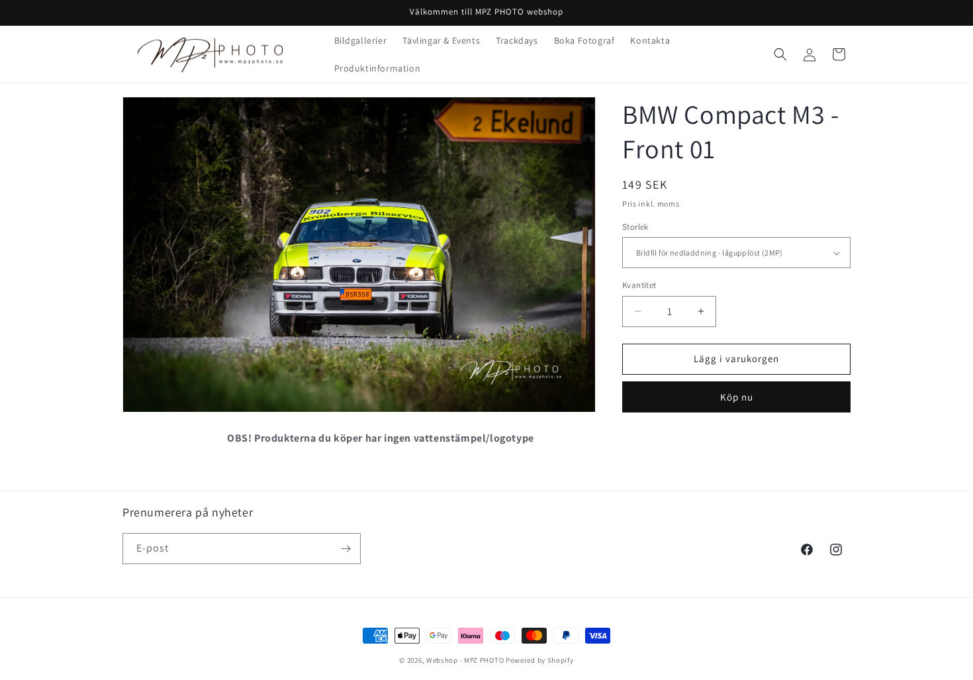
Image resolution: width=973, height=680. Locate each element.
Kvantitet (639, 285)
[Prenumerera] (345, 548)
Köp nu (736, 397)
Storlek (635, 226)
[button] (780, 54)
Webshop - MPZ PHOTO (465, 660)
